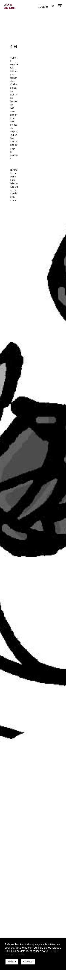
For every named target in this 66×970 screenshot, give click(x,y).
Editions (8, 5)
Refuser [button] (12, 961)
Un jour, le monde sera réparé (14, 193)
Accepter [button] (28, 961)
